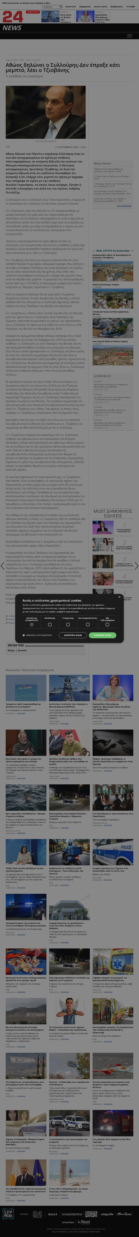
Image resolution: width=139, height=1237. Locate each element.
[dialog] (69, 618)
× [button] (119, 597)
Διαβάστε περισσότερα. (67, 611)
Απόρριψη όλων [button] (73, 635)
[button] (37, 635)
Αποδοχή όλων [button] (102, 635)
